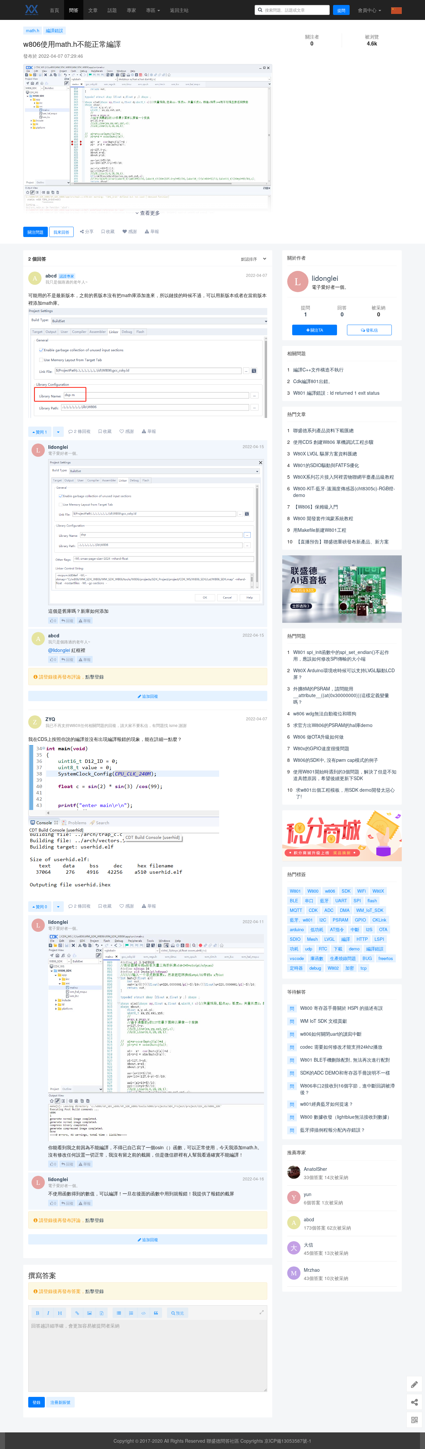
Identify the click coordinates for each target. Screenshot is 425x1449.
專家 (131, 10)
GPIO (360, 920)
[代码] (143, 1313)
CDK (313, 910)
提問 (341, 10)
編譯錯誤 (54, 30)
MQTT (296, 910)
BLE (294, 900)
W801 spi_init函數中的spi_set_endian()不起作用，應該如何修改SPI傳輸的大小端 (341, 655)
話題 (112, 10)
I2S (369, 929)
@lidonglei (59, 650)
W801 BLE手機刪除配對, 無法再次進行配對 (345, 1059)
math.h (32, 30)
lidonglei (325, 278)
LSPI (379, 939)
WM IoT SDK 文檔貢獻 (323, 1020)
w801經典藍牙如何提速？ (326, 1103)
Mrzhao (312, 1269)
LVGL (329, 939)
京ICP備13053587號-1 (287, 1440)
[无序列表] (119, 1313)
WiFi (361, 891)
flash (372, 900)
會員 (367, 10)
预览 (179, 1313)
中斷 (355, 929)
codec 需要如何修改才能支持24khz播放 (341, 1046)
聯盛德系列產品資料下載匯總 (323, 430)
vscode (297, 958)
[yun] (293, 1197)
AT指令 (337, 929)
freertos (386, 958)
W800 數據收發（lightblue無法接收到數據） (346, 1116)
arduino (297, 929)
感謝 (132, 231)
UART (341, 900)
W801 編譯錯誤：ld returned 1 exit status (336, 392)
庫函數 (316, 958)
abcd (309, 1219)
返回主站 (179, 10)
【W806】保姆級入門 (315, 506)
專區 (151, 10)
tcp (364, 968)
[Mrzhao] (293, 1273)
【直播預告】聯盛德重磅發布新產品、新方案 (342, 541)
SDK (346, 891)
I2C (322, 920)
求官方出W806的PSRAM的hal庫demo (333, 725)
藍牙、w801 (301, 920)
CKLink (379, 920)
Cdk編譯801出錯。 (313, 381)
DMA (345, 910)
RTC (323, 948)
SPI (357, 900)
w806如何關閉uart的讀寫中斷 (331, 1033)
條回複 (82, 431)
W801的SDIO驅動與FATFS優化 (326, 465)
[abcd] (293, 1222)
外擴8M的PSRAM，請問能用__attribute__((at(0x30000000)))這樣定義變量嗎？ (341, 695)
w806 (330, 891)
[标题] (59, 1313)
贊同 (41, 432)
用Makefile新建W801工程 (319, 529)
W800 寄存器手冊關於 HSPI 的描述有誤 (341, 1008)
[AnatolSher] (293, 1172)
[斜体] (48, 1313)
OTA (383, 929)
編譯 (345, 939)
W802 (333, 968)
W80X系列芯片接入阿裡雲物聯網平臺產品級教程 (343, 476)
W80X (378, 891)
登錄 (37, 1402)
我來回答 (61, 232)
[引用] (156, 1313)
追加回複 (149, 696)
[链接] (77, 1313)
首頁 (54, 10)
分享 (89, 231)
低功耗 (316, 929)
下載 (338, 948)
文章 (93, 10)
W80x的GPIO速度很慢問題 (321, 748)
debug (315, 968)
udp (308, 948)
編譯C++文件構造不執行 (318, 369)
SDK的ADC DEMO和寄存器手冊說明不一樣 (345, 1072)
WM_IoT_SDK (369, 910)
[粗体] (37, 1313)
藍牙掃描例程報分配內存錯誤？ (332, 1129)
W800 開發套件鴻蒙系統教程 (323, 518)
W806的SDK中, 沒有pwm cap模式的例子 (335, 760)
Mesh (312, 939)
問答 (73, 10)
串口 (309, 900)
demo (354, 948)
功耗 (294, 948)
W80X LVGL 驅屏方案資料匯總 (325, 453)
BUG (367, 958)
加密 (349, 968)
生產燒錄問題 (343, 958)
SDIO (295, 939)
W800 (312, 891)
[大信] (293, 1247)
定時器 (296, 968)
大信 (308, 1244)
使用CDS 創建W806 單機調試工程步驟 (333, 442)
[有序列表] (131, 1313)
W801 (295, 891)
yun (307, 1194)
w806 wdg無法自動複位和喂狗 (324, 713)
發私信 (371, 330)
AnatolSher (315, 1169)
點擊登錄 (94, 676)
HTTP (362, 939)
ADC (328, 910)
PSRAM (340, 920)
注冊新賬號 (60, 1402)
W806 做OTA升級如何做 (318, 736)
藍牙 (324, 900)
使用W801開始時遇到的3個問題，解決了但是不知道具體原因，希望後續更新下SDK (344, 774)
